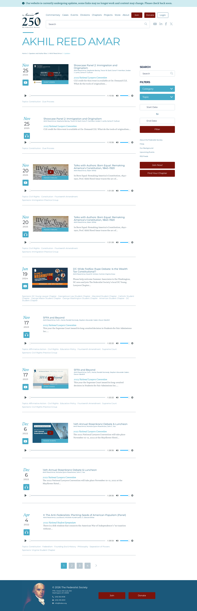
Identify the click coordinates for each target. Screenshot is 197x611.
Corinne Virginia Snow (107, 274)
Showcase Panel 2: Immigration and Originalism (95, 67)
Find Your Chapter (157, 173)
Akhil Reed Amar (55, 53)
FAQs (142, 144)
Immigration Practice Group (45, 200)
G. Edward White (88, 517)
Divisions (85, 15)
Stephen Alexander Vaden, (89, 320)
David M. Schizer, (92, 274)
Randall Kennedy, (72, 320)
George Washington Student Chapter (80, 298)
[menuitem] (53, 15)
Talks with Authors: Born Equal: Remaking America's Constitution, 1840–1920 (99, 167)
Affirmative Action (38, 349)
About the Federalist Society (151, 140)
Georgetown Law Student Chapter (74, 296)
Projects (108, 15)
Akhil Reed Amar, (80, 70)
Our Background (146, 148)
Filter (157, 129)
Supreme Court (109, 349)
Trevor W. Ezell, (106, 70)
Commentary (53, 15)
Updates (67, 53)
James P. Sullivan (86, 72)
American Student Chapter (112, 298)
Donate (150, 15)
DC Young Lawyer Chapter (44, 296)
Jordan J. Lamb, (101, 121)
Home (24, 53)
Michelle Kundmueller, (73, 517)
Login (163, 15)
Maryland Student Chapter (104, 296)
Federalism (47, 546)
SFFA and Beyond (53, 317)
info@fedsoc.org (61, 603)
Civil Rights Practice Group (44, 352)
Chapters (97, 15)
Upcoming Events (147, 152)
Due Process (48, 101)
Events (74, 15)
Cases (65, 15)
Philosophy (83, 546)
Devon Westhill (104, 320)
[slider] (67, 95)
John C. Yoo (111, 426)
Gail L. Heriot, (61, 320)
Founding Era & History (65, 546)
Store (117, 15)
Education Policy (68, 349)
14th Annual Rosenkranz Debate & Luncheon (100, 424)
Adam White (91, 171)
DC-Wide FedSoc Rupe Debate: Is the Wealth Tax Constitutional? (100, 270)
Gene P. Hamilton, (119, 70)
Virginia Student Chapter (43, 550)
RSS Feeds (144, 156)
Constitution (35, 101)
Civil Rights (34, 196)
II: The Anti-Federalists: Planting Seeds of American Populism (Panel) (84, 515)
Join (137, 15)
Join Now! (157, 165)
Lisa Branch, (60, 517)
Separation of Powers (100, 546)
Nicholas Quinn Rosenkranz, (97, 426)
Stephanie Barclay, (94, 70)
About (126, 15)
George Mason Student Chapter (46, 298)
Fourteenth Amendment (66, 196)
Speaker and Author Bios (38, 53)
